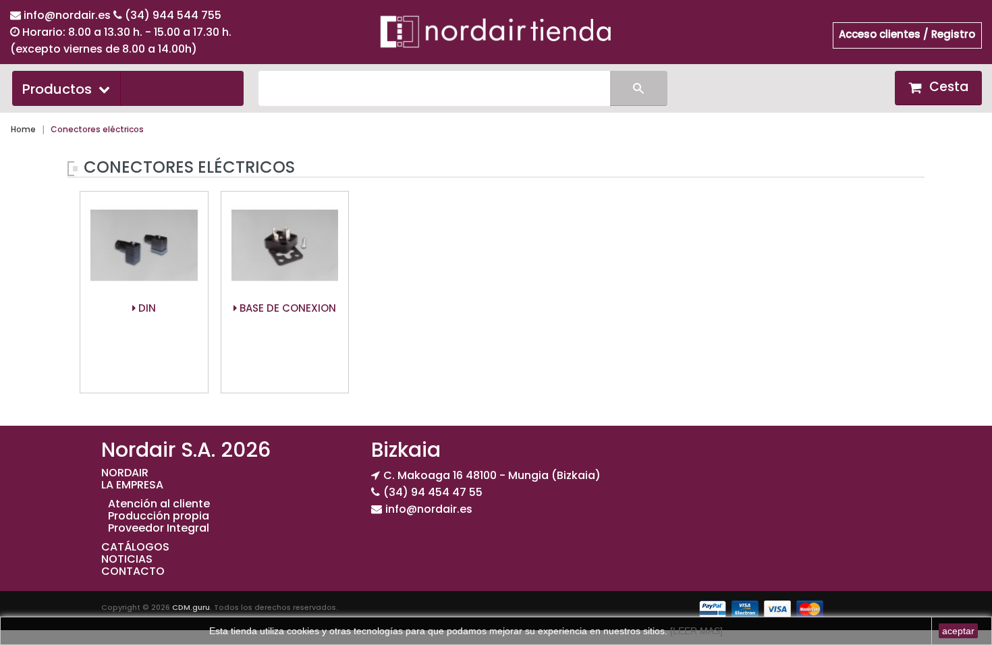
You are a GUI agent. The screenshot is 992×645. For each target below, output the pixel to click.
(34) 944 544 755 (173, 15)
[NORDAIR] (496, 31)
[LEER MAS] (695, 630)
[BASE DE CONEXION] (285, 246)
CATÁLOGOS (135, 547)
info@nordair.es (68, 15)
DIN (146, 308)
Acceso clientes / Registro (907, 34)
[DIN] (144, 246)
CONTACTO (133, 571)
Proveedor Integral (158, 528)
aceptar (958, 630)
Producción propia (158, 516)
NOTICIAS (127, 559)
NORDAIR (124, 472)
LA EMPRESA (132, 485)
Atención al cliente (159, 503)
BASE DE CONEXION (286, 308)
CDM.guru (191, 607)
